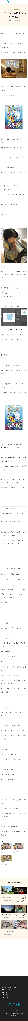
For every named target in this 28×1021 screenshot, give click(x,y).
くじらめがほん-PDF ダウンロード (14, 329)
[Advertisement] (14, 957)
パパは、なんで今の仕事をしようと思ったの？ (7, 897)
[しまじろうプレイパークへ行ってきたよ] (6, 858)
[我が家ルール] (6, 846)
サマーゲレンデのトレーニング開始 (7, 915)
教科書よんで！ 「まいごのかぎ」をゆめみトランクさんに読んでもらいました (20, 898)
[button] (25, 2)
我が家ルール (4, 849)
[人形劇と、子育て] (18, 846)
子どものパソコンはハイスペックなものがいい (7, 931)
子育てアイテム (12, 9)
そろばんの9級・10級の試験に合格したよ (21, 915)
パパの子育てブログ (14, 1010)
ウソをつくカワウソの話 (20, 930)
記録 (18, 9)
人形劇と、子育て (17, 849)
